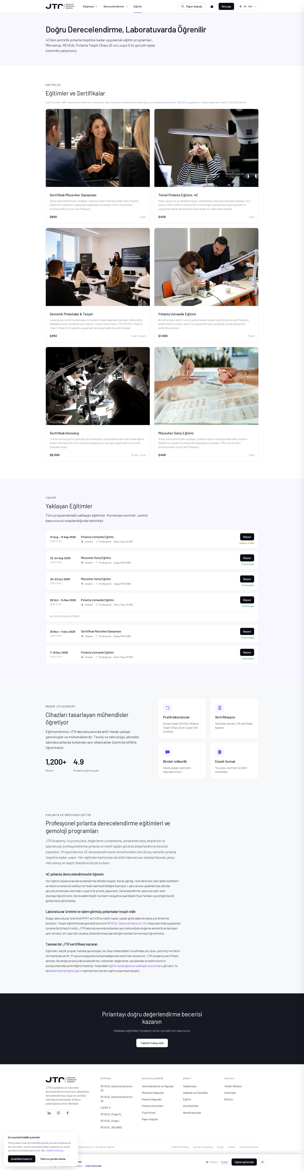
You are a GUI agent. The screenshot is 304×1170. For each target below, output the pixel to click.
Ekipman (88, 6)
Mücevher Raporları (153, 1092)
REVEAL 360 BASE (111, 1127)
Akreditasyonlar (192, 1112)
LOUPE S (105, 1107)
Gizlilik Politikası (180, 1146)
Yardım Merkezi (233, 1086)
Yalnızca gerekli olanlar (53, 1158)
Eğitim (138, 6)
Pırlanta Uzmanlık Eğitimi (97, 537)
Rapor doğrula (194, 6)
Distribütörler (191, 1105)
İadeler (231, 1146)
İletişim (228, 1099)
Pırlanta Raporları (151, 1099)
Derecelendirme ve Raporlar (158, 1086)
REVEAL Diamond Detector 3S (116, 1088)
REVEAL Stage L (110, 1120)
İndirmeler (230, 1092)
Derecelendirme (114, 6)
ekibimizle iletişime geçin (65, 970)
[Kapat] (262, 1162)
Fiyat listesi (149, 1112)
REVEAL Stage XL (111, 1114)
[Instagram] (58, 1112)
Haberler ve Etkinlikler (195, 1092)
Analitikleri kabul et (21, 1158)
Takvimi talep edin (152, 1043)
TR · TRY (248, 6)
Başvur (247, 536)
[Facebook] (67, 1112)
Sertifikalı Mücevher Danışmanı (101, 631)
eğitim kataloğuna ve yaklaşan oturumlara (135, 966)
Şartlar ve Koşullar (203, 1146)
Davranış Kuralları (249, 1146)
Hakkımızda (189, 1086)
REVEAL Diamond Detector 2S (127, 923)
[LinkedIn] (49, 1112)
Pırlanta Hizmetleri (152, 1105)
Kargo (220, 1146)
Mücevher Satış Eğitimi (96, 557)
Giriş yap (226, 6)
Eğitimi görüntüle (244, 1162)
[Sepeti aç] (212, 6)
